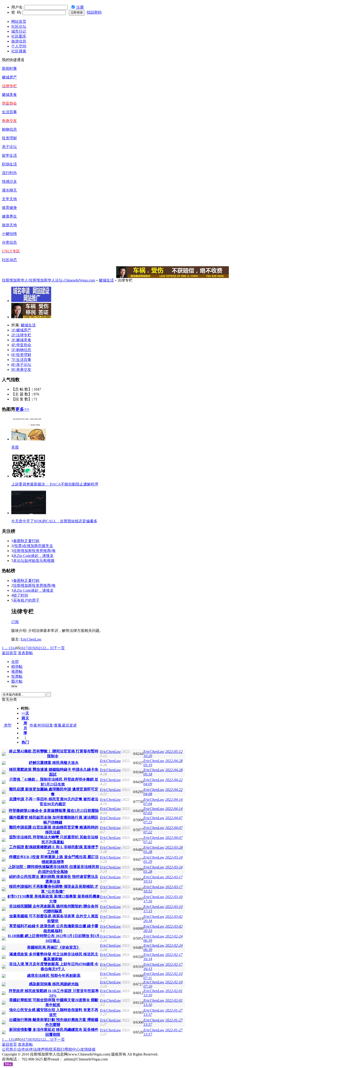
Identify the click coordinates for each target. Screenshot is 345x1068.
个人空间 (18, 46)
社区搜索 (18, 51)
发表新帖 (25, 653)
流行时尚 (9, 173)
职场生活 (9, 164)
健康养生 (9, 216)
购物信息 (9, 129)
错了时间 (20, 595)
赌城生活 (106, 280)
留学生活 (9, 155)
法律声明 (40, 1049)
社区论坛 (18, 26)
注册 (80, 7)
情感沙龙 (9, 182)
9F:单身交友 (21, 370)
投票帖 (17, 676)
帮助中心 (72, 1049)
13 (10, 648)
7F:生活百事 (21, 360)
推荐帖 (17, 671)
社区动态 (9, 260)
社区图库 (18, 36)
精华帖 (17, 667)
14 (14, 648)
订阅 (15, 622)
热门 (25, 742)
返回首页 (9, 653)
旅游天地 (9, 225)
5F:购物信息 (21, 350)
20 (36, 648)
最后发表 (69, 725)
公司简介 (9, 1049)
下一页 (59, 648)
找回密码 (94, 12)
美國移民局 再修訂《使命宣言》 (53, 947)
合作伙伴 (25, 1049)
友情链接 (88, 1049)
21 (40, 648)
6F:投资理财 (21, 355)
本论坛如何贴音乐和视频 (33, 561)
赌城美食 (9, 95)
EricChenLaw (31, 639)
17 (25, 648)
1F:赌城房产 (21, 330)
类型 (7, 725)
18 (29, 648)
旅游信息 (18, 41)
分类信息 (9, 242)
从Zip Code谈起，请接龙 (33, 556)
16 (21, 648)
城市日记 (18, 31)
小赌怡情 (9, 234)
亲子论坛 (9, 147)
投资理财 (9, 138)
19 (33, 648)
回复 (49, 725)
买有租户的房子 (26, 600)
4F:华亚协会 (21, 345)
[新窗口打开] (4, 754)
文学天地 (9, 199)
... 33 (50, 648)
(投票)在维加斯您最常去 (33, 546)
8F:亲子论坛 (21, 365)
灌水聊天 (9, 190)
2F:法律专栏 (21, 335)
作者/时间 (38, 725)
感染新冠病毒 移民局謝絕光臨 (54, 984)
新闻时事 (9, 68)
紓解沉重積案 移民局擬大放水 (54, 763)
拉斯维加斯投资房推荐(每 (34, 551)
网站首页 (18, 21)
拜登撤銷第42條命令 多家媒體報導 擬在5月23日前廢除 (54, 811)
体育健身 (9, 208)
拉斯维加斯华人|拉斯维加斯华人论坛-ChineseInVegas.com (48, 280)
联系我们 (56, 1049)
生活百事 (9, 112)
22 (44, 648)
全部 (15, 662)
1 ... (5, 648)
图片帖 (17, 681)
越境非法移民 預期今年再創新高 (53, 976)
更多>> (22, 409)
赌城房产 (9, 77)
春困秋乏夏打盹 (26, 541)
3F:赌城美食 (21, 340)
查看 (57, 725)
